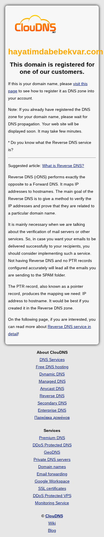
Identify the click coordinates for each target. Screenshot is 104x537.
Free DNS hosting (52, 366)
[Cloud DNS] (35, 25)
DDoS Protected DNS (52, 445)
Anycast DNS (52, 388)
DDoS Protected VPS (52, 495)
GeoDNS (52, 452)
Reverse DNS (52, 395)
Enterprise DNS (52, 410)
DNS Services (52, 359)
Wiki (52, 523)
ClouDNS (54, 516)
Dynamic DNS (52, 374)
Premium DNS (52, 437)
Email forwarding (52, 474)
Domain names (52, 466)
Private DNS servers (52, 459)
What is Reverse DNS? (63, 165)
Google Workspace (52, 481)
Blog (52, 530)
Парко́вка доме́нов (52, 417)
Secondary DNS (52, 403)
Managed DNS (52, 381)
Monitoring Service (52, 503)
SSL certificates (52, 488)
